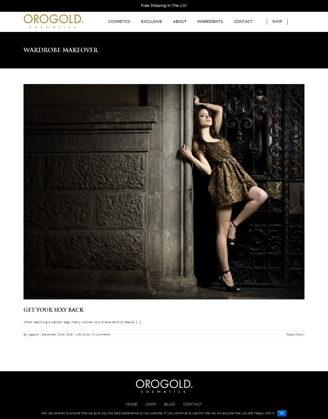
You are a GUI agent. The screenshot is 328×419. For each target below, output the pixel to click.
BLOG (169, 404)
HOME (131, 404)
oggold (33, 334)
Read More (294, 334)
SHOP (151, 404)
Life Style (82, 334)
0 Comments (101, 334)
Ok (282, 413)
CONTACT (192, 404)
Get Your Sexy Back (53, 310)
